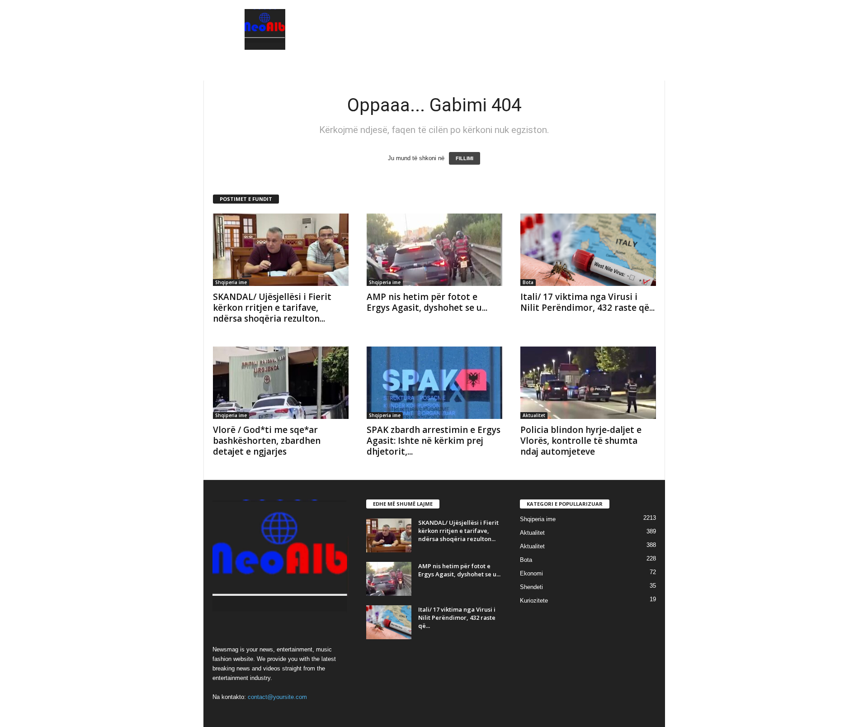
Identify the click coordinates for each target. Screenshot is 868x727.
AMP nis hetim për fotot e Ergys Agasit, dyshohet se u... (427, 302)
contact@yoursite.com (277, 697)
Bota (528, 282)
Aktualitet (534, 415)
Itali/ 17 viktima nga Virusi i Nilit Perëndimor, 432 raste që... (587, 302)
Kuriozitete (534, 600)
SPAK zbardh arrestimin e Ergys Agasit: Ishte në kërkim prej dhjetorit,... (433, 440)
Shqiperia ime (231, 282)
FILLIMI (464, 158)
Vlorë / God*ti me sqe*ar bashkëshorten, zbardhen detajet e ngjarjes (267, 440)
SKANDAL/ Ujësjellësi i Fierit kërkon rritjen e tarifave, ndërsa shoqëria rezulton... (272, 307)
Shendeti (531, 587)
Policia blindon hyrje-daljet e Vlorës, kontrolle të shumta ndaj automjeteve (581, 440)
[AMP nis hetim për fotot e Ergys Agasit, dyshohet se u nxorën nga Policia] (434, 250)
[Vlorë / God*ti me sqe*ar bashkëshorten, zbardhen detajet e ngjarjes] (281, 383)
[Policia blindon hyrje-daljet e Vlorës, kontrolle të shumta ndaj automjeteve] (588, 383)
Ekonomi (531, 573)
